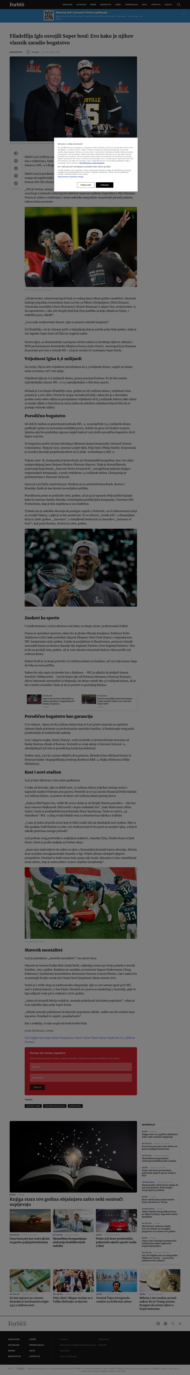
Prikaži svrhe (86, 185)
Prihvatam (105, 185)
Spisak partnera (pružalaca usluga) (70, 177)
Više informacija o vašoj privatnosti (91, 163)
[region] (96, 164)
